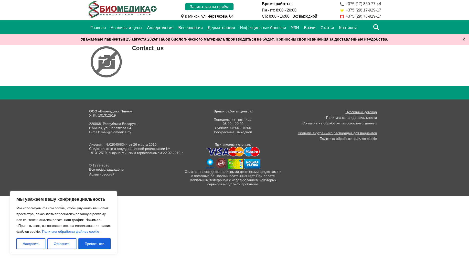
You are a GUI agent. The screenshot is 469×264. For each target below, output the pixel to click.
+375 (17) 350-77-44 (363, 4)
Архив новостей (101, 174)
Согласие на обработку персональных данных (339, 123)
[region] (63, 222)
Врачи (310, 27)
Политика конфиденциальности (351, 118)
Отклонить (62, 244)
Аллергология (160, 27)
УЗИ (295, 27)
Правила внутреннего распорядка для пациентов (337, 133)
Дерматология (221, 27)
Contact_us (148, 48)
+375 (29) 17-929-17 (363, 10)
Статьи (327, 27)
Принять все (95, 244)
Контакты (348, 27)
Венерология (190, 27)
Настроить (31, 244)
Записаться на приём (209, 7)
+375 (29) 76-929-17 (363, 16)
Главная (98, 27)
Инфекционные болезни (263, 27)
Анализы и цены (126, 27)
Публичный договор (361, 112)
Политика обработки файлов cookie (70, 231)
